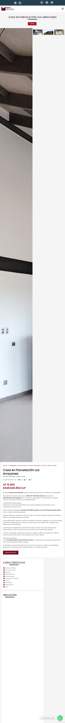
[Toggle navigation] (61, 9)
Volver (54, 465)
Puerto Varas (22, 465)
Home (5, 465)
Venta (43, 465)
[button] (60, 718)
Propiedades (12, 465)
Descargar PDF (10, 553)
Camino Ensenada (34, 465)
